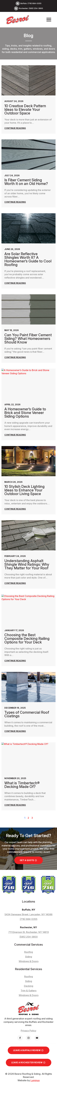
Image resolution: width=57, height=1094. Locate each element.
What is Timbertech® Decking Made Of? (22, 785)
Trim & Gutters (28, 990)
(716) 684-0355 (28, 919)
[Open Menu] (48, 19)
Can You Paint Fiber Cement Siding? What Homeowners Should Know (28, 338)
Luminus (35, 1080)
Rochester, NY (28, 927)
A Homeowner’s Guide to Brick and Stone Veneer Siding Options (25, 412)
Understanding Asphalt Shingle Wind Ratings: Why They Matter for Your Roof (26, 564)
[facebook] (20, 1038)
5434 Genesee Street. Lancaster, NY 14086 (28, 914)
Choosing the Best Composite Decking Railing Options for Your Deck (27, 638)
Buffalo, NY (28, 909)
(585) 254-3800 (28, 936)
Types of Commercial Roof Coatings (26, 714)
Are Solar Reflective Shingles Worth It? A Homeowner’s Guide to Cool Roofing (27, 259)
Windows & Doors (28, 995)
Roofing (28, 976)
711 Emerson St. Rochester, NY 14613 (28, 932)
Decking (28, 985)
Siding (28, 981)
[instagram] (28, 1038)
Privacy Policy (28, 1030)
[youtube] (37, 1038)
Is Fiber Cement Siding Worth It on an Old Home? (26, 182)
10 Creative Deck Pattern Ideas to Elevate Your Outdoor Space (25, 109)
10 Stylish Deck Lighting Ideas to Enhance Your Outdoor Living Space (24, 490)
